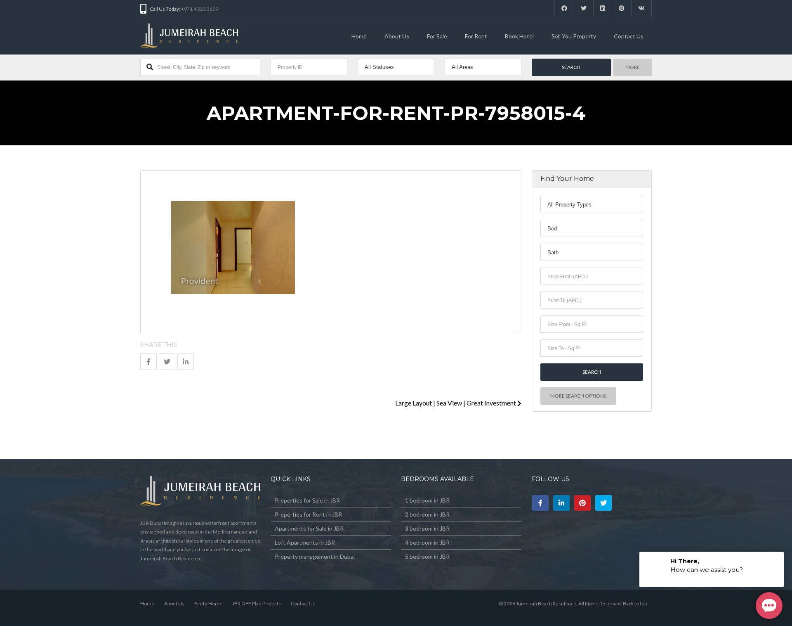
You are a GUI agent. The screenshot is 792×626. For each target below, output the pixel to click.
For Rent (476, 36)
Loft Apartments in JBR (305, 542)
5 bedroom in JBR (427, 556)
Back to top (635, 603)
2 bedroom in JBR (427, 514)
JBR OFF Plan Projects (256, 603)
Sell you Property (574, 36)
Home (359, 36)
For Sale (437, 36)
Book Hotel (519, 36)
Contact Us (629, 36)
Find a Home (208, 603)
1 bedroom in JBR (427, 500)
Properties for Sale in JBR (307, 500)
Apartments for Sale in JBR (309, 528)
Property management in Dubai (315, 556)
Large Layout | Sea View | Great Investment (456, 403)
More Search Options (578, 396)
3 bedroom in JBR (427, 528)
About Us (396, 36)
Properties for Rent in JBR (308, 514)
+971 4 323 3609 (199, 9)
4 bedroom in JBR (427, 542)
